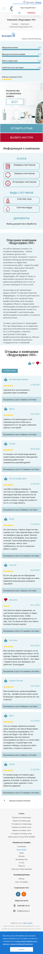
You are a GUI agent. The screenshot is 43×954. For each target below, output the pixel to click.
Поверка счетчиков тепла (21, 827)
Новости (21, 866)
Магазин (21, 856)
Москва (21, 879)
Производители (21, 859)
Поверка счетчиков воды (21, 817)
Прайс (21, 853)
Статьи (21, 862)
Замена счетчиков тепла (21, 830)
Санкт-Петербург (21, 882)
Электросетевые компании (21, 869)
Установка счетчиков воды (21, 824)
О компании (21, 846)
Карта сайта (27, 923)
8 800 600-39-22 (23, 905)
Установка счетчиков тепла (21, 833)
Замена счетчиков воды (21, 821)
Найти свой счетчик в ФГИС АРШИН (21, 837)
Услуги (21, 813)
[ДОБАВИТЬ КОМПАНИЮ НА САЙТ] (4, 951)
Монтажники (21, 850)
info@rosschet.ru (23, 911)
